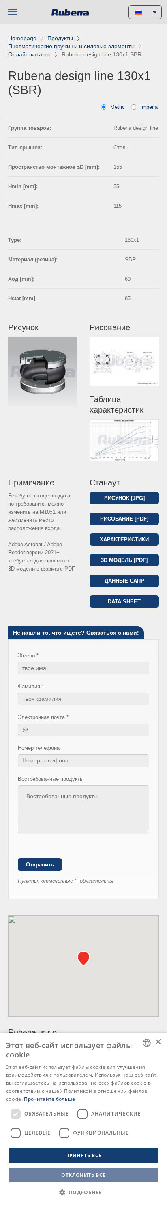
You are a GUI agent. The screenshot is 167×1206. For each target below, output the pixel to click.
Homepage (22, 38)
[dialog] (83, 1119)
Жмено (26, 656)
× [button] (158, 1042)
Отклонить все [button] (83, 1175)
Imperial (149, 107)
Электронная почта (41, 717)
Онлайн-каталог (29, 54)
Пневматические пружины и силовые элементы (71, 46)
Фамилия (29, 686)
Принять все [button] (83, 1155)
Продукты (60, 38)
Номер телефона (39, 748)
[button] (83, 1192)
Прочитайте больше (49, 1099)
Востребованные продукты (51, 779)
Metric (117, 107)
